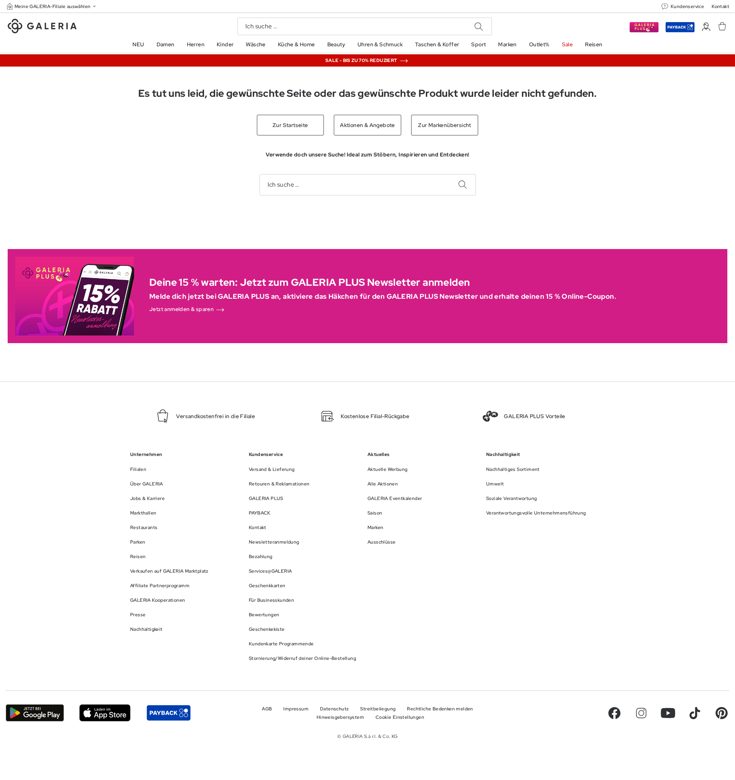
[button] (52, 6)
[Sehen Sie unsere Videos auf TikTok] (694, 713)
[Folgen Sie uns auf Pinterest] (721, 713)
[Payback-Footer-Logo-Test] (168, 712)
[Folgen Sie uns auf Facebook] (614, 713)
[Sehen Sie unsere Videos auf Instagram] (641, 713)
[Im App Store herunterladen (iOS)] (105, 712)
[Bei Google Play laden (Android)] (35, 712)
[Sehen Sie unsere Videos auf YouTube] (668, 713)
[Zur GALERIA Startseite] (42, 27)
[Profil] (706, 27)
